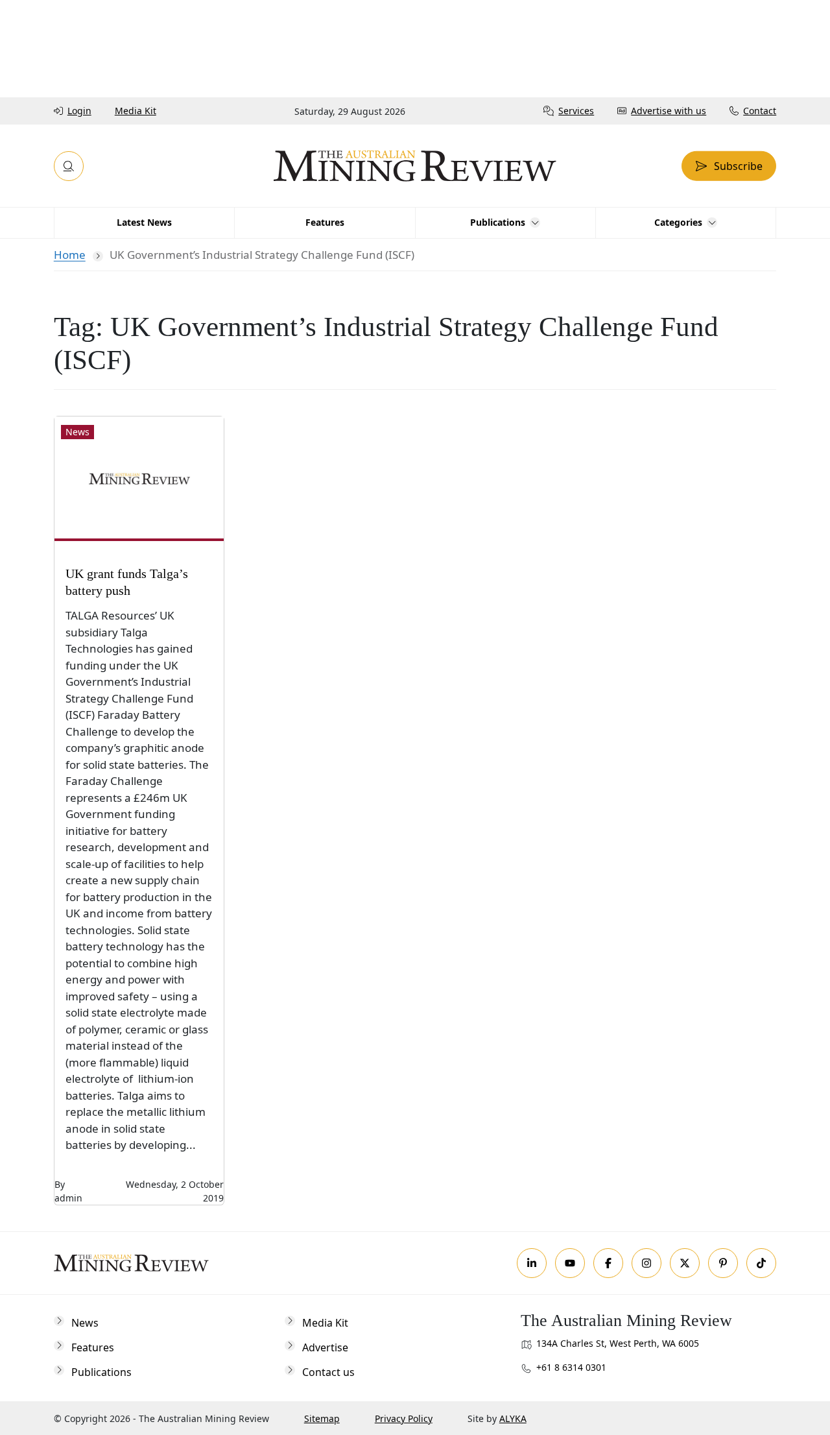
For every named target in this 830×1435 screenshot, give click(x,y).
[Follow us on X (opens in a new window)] (684, 1263)
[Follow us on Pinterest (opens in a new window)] (723, 1263)
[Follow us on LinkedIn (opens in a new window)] (531, 1263)
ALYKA (513, 1418)
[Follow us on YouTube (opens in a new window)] (570, 1263)
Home (70, 254)
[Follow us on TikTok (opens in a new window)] (761, 1263)
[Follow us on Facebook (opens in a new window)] (608, 1263)
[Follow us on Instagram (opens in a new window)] (646, 1263)
